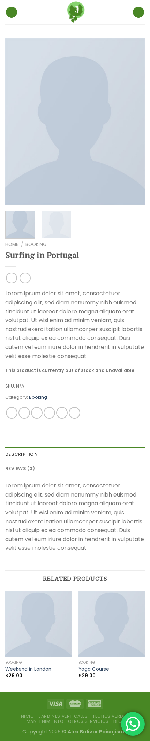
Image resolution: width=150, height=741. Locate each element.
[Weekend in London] (38, 624)
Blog (119, 721)
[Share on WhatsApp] (11, 413)
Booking (36, 244)
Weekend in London (28, 669)
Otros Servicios (88, 721)
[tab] (75, 454)
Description (21, 454)
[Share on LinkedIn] (74, 413)
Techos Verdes (110, 716)
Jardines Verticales (63, 716)
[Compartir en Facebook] (24, 413)
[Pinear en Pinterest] (62, 413)
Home (11, 244)
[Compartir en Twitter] (37, 413)
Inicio (27, 716)
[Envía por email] (49, 413)
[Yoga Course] (111, 624)
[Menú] (11, 12)
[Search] (138, 12)
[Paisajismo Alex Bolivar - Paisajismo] (75, 12)
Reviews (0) (20, 468)
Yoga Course (93, 669)
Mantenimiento (45, 721)
